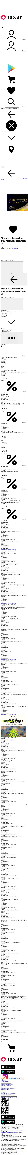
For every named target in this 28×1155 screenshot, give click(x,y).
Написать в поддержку (6, 1094)
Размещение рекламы (6, 1083)
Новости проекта (5, 1081)
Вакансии (3, 1090)
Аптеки (5, 26)
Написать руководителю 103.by (8, 1093)
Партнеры (3, 1092)
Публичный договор (6, 1085)
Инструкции (6, 27)
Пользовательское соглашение (8, 1088)
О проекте (3, 1080)
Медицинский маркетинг (7, 1084)
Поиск (5, 24)
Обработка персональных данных (9, 1097)
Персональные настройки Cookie (9, 1096)
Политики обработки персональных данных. (12, 1132)
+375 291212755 (15, 1128)
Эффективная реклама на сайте (8, 549)
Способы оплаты (5, 1089)
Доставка (3, 1086)
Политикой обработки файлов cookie (14, 1151)
